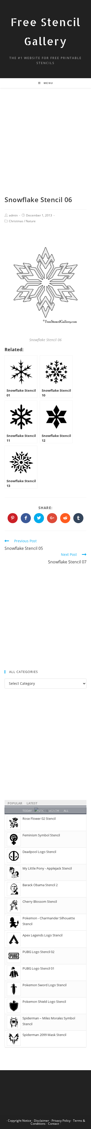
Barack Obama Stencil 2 (40, 885)
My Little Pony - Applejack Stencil (47, 868)
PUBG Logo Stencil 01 (38, 968)
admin (13, 215)
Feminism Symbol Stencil (41, 835)
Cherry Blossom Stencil (39, 901)
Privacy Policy (61, 1120)
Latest (32, 803)
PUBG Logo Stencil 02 (38, 952)
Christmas (16, 221)
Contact (53, 1123)
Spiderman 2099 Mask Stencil (44, 1034)
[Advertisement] (45, 148)
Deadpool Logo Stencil (39, 851)
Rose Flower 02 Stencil (39, 818)
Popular (15, 803)
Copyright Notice (19, 1120)
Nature (31, 221)
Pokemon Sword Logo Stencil (44, 985)
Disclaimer (41, 1120)
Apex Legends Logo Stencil (42, 935)
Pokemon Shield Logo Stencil (44, 1001)
